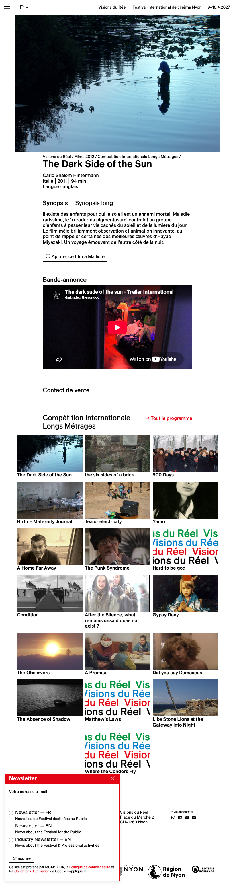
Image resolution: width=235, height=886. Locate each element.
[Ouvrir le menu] (7, 7)
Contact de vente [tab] (66, 390)
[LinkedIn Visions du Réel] (180, 817)
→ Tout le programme (169, 418)
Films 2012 (84, 156)
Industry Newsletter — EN (57, 842)
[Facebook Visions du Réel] (187, 817)
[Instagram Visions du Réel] (173, 817)
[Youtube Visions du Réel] (194, 817)
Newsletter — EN (48, 828)
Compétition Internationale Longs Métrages (138, 156)
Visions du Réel (57, 156)
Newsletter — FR (51, 815)
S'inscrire (22, 858)
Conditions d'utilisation (32, 871)
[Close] (111, 778)
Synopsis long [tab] (94, 203)
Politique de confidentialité (89, 867)
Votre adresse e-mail (28, 792)
